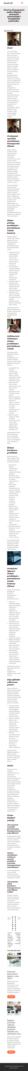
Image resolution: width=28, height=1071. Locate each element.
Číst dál (11, 996)
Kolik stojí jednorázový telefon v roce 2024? (13, 975)
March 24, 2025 (15, 955)
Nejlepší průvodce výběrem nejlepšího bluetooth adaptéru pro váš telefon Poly (14, 1027)
